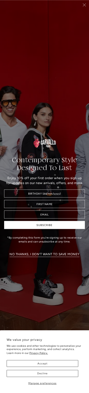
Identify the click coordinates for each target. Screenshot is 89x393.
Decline (42, 373)
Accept (42, 363)
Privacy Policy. (38, 353)
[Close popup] (84, 5)
